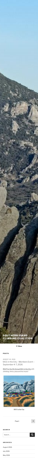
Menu (20, 346)
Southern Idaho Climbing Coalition (18, 337)
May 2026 (6, 455)
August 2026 (7, 447)
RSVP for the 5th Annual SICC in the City (17, 369)
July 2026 (6, 451)
